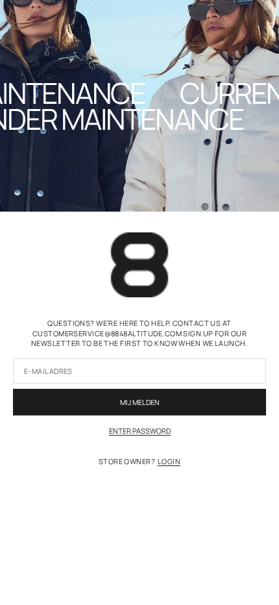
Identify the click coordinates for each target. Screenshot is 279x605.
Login (169, 461)
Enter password (140, 431)
